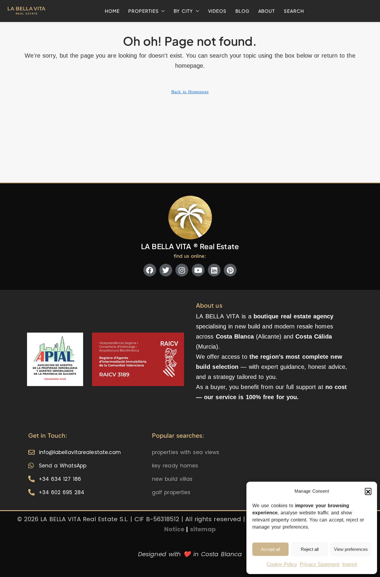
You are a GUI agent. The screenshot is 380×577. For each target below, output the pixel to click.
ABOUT (266, 11)
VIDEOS (217, 11)
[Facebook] (149, 270)
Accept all (270, 549)
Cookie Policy (282, 564)
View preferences (351, 549)
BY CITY (183, 11)
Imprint (349, 564)
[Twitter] (165, 270)
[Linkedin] (214, 270)
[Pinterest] (230, 270)
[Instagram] (181, 270)
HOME (112, 11)
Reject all (310, 549)
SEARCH (294, 11)
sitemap (203, 529)
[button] (368, 491)
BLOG (242, 11)
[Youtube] (198, 270)
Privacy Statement (319, 564)
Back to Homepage (190, 91)
